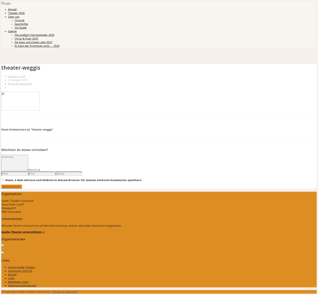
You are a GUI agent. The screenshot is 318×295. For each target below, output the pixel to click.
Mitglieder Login (18, 282)
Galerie (12, 31)
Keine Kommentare (20, 84)
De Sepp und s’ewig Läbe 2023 (33, 42)
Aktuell (12, 9)
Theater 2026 (16, 13)
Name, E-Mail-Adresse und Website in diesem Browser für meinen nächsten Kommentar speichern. (73, 180)
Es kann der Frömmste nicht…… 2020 (37, 46)
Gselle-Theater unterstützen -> (23, 232)
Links (11, 278)
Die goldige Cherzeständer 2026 (34, 35)
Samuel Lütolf (16, 76)
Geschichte (21, 24)
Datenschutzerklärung (22, 285)
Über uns (14, 17)
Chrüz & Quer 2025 (26, 38)
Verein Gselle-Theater (21, 267)
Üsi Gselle (21, 28)
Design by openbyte (64, 292)
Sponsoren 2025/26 (20, 271)
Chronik (20, 20)
